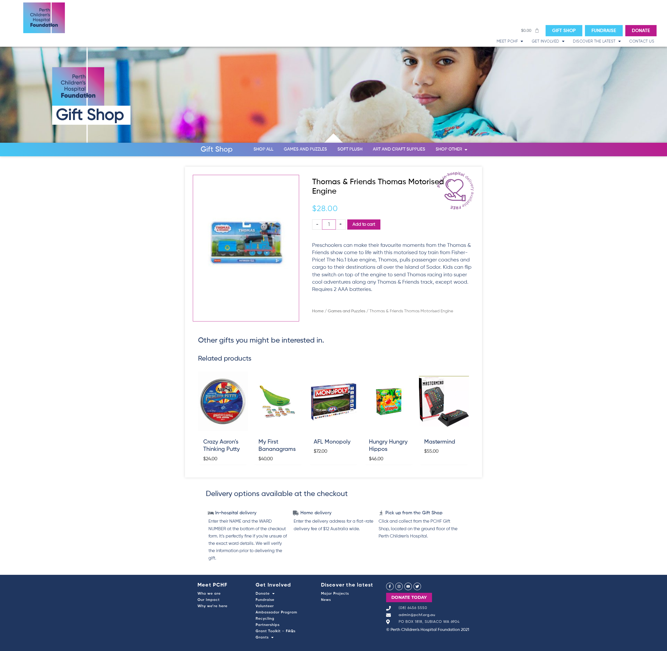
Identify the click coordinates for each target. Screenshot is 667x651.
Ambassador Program (276, 612)
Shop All (263, 149)
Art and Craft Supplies (399, 149)
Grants (262, 637)
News (326, 600)
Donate (263, 593)
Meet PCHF (507, 41)
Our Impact (208, 600)
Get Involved (545, 41)
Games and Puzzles (305, 149)
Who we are (209, 593)
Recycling (265, 618)
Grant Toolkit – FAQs (275, 631)
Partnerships (268, 625)
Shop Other (449, 149)
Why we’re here (212, 606)
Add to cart (364, 224)
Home (318, 311)
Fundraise (265, 600)
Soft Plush (349, 149)
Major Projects (335, 593)
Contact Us (641, 41)
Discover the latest (594, 41)
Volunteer (265, 606)
